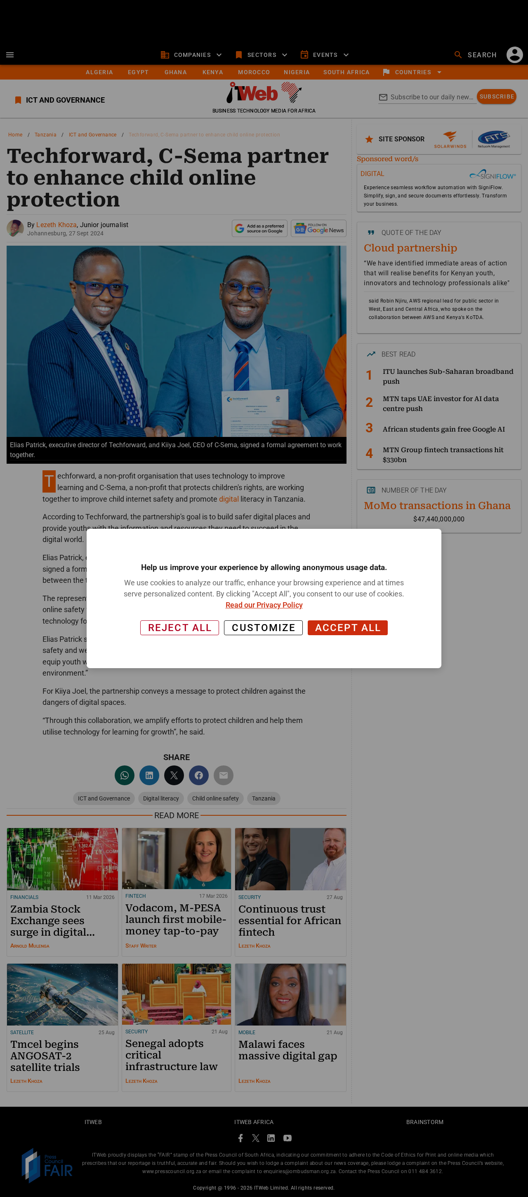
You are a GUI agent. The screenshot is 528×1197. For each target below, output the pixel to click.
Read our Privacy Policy (264, 605)
